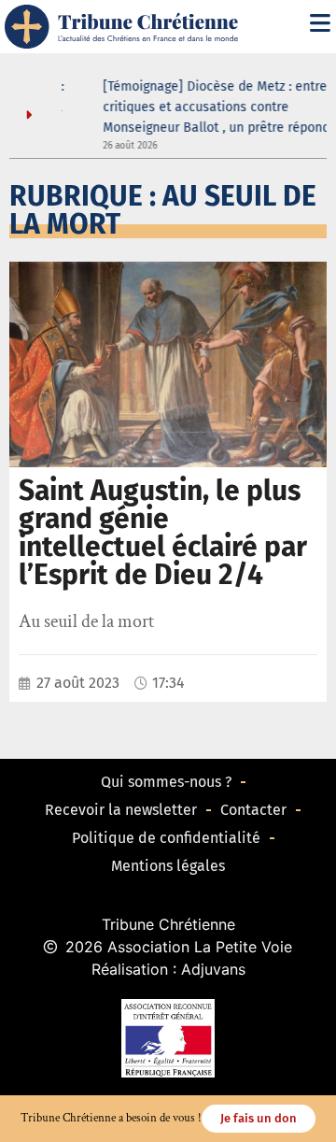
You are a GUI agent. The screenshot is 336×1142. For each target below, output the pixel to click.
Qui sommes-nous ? (166, 782)
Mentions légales (168, 866)
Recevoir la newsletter (121, 810)
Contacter (253, 810)
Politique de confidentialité (166, 838)
